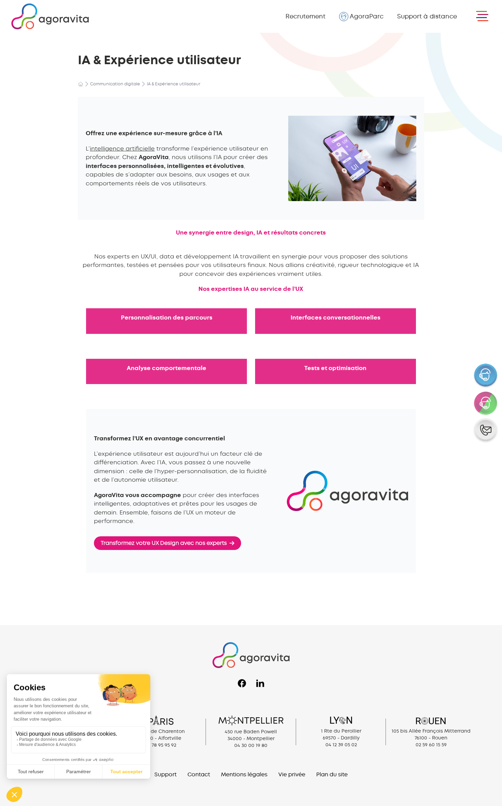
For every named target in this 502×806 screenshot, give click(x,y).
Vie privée (291, 774)
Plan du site (332, 774)
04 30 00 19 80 (250, 745)
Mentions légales (244, 774)
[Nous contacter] (485, 430)
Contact (198, 774)
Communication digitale (115, 84)
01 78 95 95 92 (160, 745)
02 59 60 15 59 (431, 744)
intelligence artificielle (122, 148)
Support (427, 16)
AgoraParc (367, 16)
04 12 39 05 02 (341, 744)
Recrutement (305, 16)
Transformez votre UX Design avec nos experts (164, 543)
